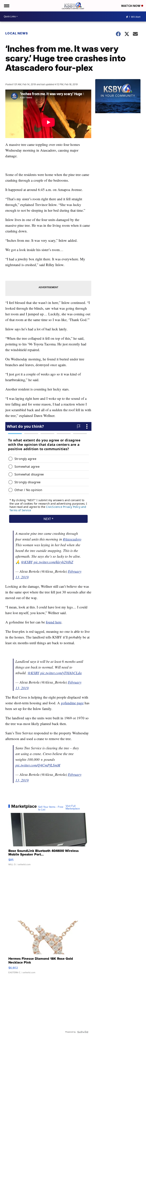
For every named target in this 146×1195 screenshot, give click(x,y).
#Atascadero (72, 539)
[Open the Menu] (6, 5)
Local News (16, 33)
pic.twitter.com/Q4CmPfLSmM (37, 765)
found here (53, 622)
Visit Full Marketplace (73, 807)
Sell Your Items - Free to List (50, 808)
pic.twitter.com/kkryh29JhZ (53, 562)
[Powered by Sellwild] (82, 1032)
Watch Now (131, 6)
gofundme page (72, 702)
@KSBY (27, 562)
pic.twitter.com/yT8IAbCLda (61, 672)
